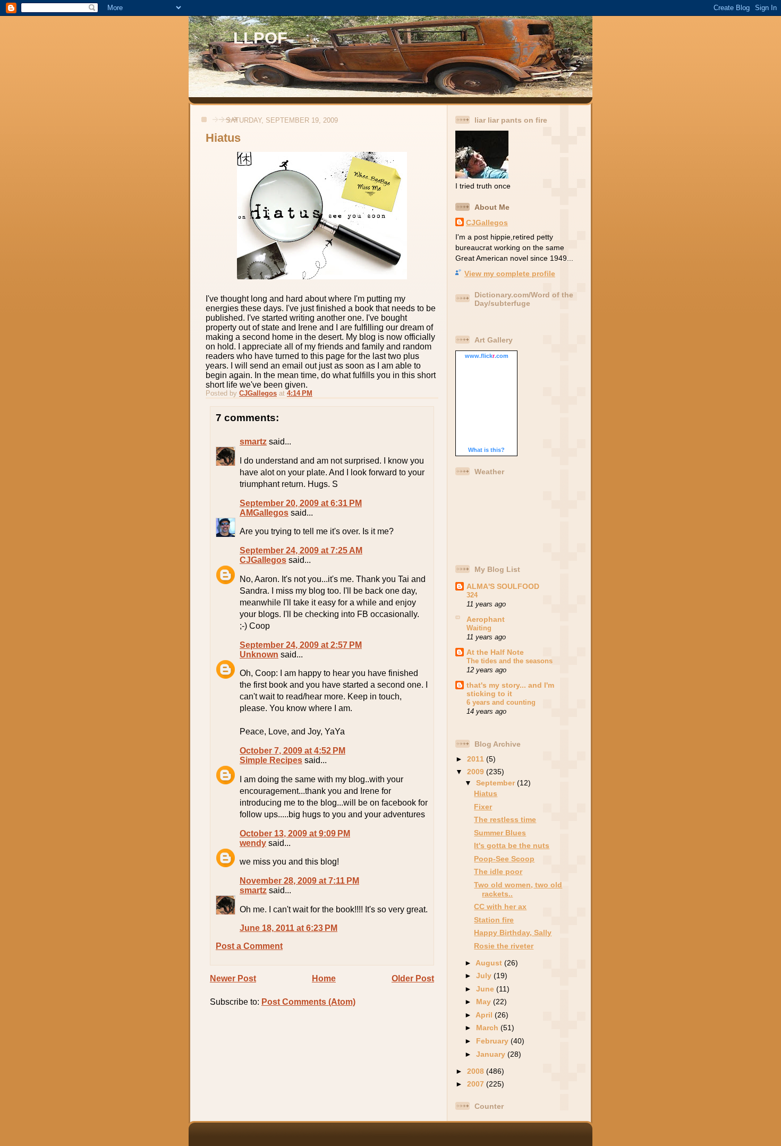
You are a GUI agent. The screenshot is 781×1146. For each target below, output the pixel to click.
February (493, 1041)
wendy (253, 843)
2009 (476, 771)
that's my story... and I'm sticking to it (510, 689)
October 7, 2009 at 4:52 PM (292, 750)
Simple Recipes (271, 760)
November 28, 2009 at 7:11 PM (299, 880)
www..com (486, 356)
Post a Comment (249, 946)
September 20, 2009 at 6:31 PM (301, 503)
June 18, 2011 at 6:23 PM (288, 928)
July (485, 975)
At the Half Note (495, 652)
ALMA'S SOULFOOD (502, 586)
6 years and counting (501, 702)
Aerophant (485, 619)
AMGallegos (264, 512)
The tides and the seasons (509, 661)
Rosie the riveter (503, 946)
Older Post (413, 978)
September (496, 783)
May (484, 1001)
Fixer (483, 806)
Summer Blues (500, 832)
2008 (476, 1071)
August (490, 963)
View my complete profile (509, 273)
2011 (476, 759)
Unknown (259, 654)
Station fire (494, 920)
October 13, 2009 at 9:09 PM (295, 833)
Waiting (478, 628)
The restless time (505, 819)
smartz (253, 441)
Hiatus (485, 793)
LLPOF (260, 38)
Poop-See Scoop (504, 858)
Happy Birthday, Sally (512, 932)
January (491, 1054)
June (486, 989)
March (488, 1027)
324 (472, 595)
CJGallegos (263, 560)
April (485, 1015)
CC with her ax (500, 906)
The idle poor (498, 871)
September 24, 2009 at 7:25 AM (301, 550)
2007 (476, 1084)
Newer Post (233, 978)
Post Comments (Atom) (308, 1001)
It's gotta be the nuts (511, 845)
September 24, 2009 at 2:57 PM (301, 644)
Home (324, 978)
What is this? (486, 450)
